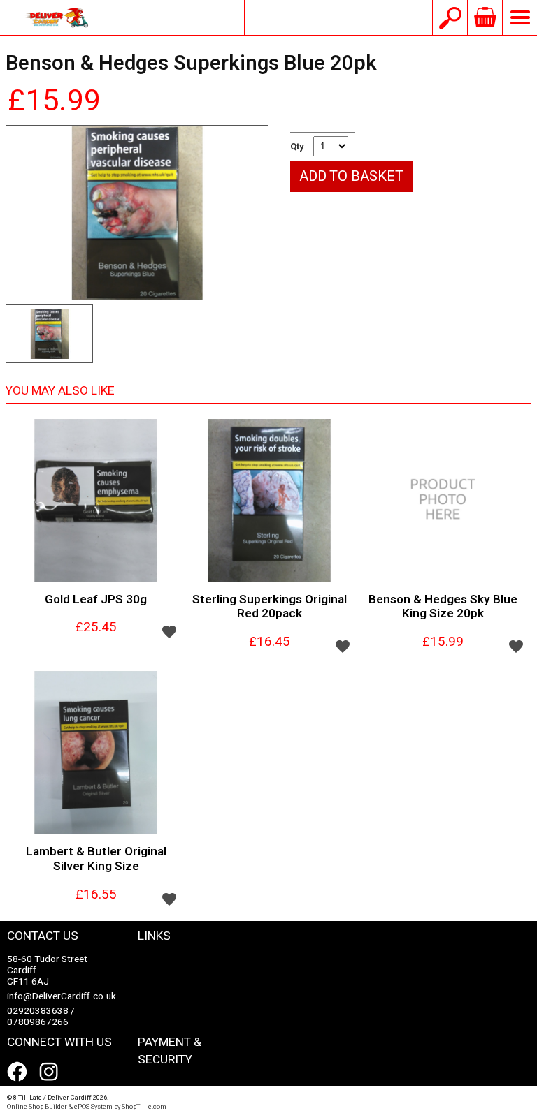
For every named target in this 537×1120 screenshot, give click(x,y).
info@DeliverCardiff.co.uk (338, 17)
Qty (297, 146)
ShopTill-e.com (144, 1107)
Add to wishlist (169, 631)
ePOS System (93, 1107)
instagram (51, 1072)
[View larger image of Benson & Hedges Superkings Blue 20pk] (137, 212)
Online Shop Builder (37, 1107)
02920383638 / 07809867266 (41, 1016)
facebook (19, 1072)
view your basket (484, 17)
